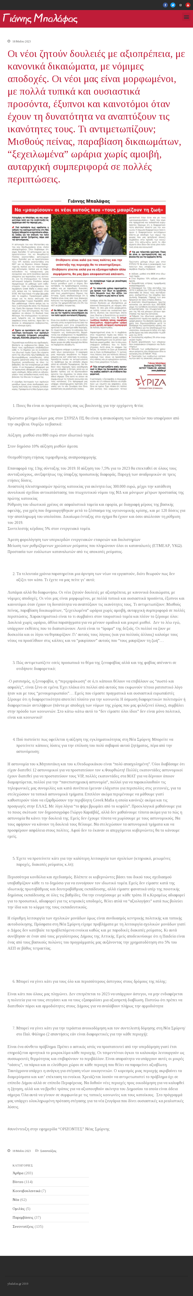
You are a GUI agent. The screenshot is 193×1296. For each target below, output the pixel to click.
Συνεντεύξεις (48, 1151)
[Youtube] (187, 5)
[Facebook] (165, 5)
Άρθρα (18, 1173)
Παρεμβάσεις (23, 1217)
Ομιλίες (19, 1209)
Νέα (16, 1200)
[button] (186, 17)
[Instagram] (180, 5)
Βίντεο (18, 1182)
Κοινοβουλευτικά (26, 1191)
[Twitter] (172, 5)
